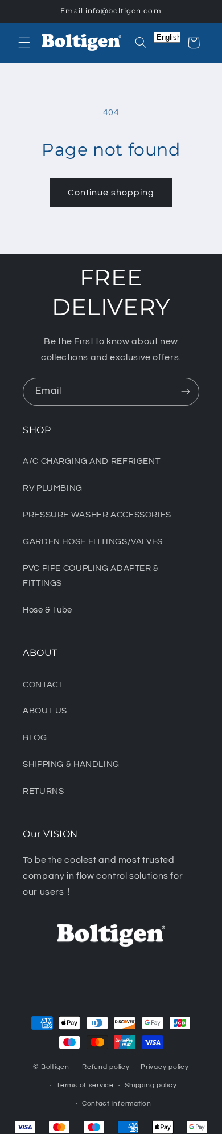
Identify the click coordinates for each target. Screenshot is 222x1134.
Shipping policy (150, 1085)
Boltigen (55, 1067)
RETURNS (43, 791)
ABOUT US (45, 711)
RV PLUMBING (53, 488)
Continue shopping (111, 192)
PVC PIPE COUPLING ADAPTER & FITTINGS (91, 576)
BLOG (35, 737)
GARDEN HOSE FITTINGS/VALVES (93, 541)
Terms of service (85, 1085)
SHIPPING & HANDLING (71, 764)
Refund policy (106, 1067)
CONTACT (43, 684)
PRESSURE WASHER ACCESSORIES (97, 515)
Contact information (116, 1103)
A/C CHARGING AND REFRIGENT (91, 461)
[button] (24, 43)
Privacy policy (164, 1067)
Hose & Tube (47, 610)
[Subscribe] (185, 392)
